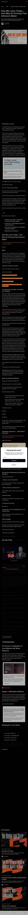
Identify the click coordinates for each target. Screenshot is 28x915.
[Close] (25, 449)
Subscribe (14, 460)
